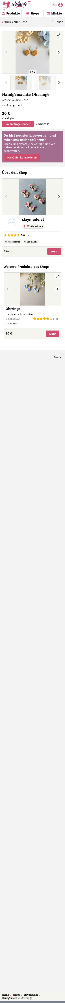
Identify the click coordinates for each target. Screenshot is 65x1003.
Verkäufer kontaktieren (22, 157)
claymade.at (31, 994)
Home (5, 994)
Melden (58, 357)
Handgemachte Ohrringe (17, 998)
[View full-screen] (59, 35)
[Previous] (6, 197)
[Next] (58, 52)
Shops (16, 994)
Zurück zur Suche (15, 22)
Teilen (59, 22)
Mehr (54, 251)
